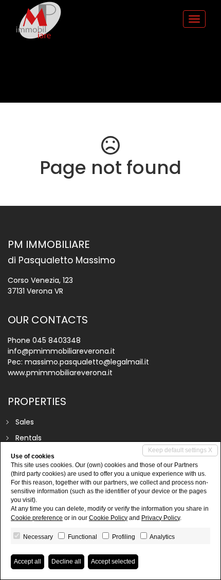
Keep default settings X (180, 450)
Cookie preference (37, 517)
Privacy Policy (160, 517)
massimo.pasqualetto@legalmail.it (87, 362)
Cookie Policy (108, 517)
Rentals (28, 438)
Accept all (27, 561)
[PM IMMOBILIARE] (38, 20)
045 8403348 (56, 340)
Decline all (66, 561)
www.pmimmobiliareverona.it (60, 373)
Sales (24, 422)
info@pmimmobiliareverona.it (61, 351)
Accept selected (113, 561)
